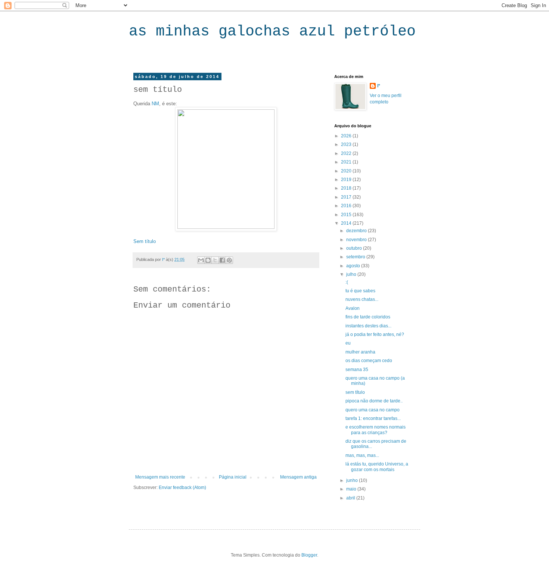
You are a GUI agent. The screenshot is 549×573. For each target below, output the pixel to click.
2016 (347, 205)
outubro (354, 248)
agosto (353, 265)
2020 (347, 171)
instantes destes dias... (368, 325)
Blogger (309, 555)
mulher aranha (360, 352)
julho (351, 274)
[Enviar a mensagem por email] (201, 260)
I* (378, 85)
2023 (347, 144)
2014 (347, 223)
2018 (347, 188)
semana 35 (356, 369)
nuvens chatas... (361, 299)
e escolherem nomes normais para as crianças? (375, 429)
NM (155, 103)
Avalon (352, 308)
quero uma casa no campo (372, 409)
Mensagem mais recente (160, 477)
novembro (357, 239)
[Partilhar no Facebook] (222, 260)
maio (351, 489)
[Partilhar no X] (215, 260)
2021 (347, 162)
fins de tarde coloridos (367, 317)
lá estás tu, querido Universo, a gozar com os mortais (376, 466)
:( (346, 282)
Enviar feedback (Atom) (182, 487)
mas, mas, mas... (362, 455)
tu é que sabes (360, 290)
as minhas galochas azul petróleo (272, 31)
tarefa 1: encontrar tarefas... (373, 418)
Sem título (144, 241)
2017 (347, 197)
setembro (356, 256)
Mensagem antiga (298, 477)
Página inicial (232, 477)
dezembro (357, 230)
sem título (355, 392)
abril (351, 498)
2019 (347, 179)
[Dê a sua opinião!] (208, 260)
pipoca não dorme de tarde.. (374, 401)
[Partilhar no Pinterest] (229, 260)
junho (352, 480)
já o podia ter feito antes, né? (374, 334)
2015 (347, 214)
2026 (347, 135)
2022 (347, 153)
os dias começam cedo (368, 360)
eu (348, 343)
